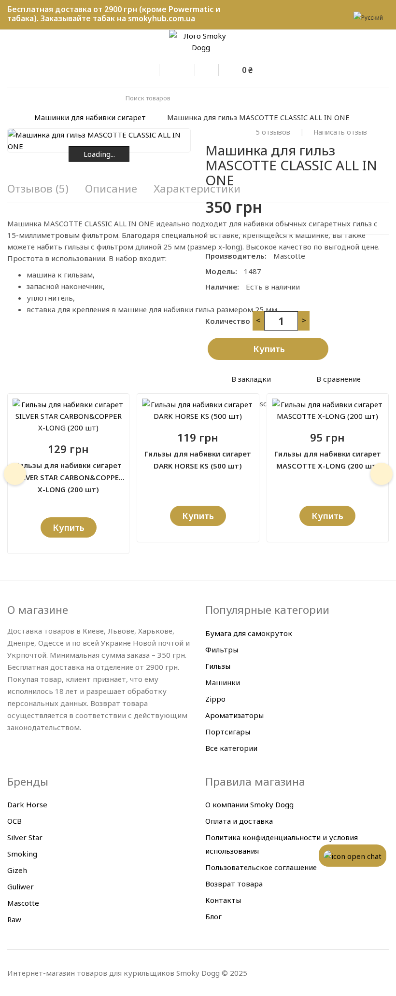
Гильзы (217, 666)
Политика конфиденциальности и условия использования (281, 844)
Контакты (223, 900)
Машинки (222, 682)
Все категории (231, 748)
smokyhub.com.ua (161, 18)
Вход (154, 68)
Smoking (22, 853)
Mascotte (289, 256)
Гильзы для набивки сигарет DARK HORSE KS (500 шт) (197, 459)
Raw (14, 919)
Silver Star (24, 837)
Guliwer (20, 886)
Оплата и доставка (239, 821)
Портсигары (227, 731)
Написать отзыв (340, 132)
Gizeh (17, 870)
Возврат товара (234, 883)
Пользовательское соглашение (261, 867)
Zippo (215, 699)
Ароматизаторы (234, 715)
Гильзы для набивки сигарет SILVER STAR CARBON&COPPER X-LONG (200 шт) (68, 472)
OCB (14, 821)
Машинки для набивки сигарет (90, 117)
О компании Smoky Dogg (249, 804)
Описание (111, 188)
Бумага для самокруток (248, 633)
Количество (227, 321)
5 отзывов (273, 132)
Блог (213, 916)
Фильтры (221, 649)
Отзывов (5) (38, 188)
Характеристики (197, 188)
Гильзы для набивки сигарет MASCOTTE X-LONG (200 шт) (327, 459)
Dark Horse (27, 804)
